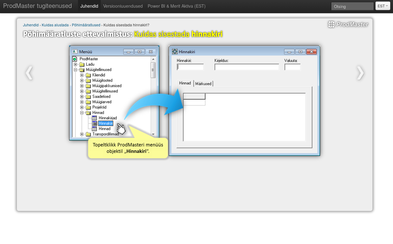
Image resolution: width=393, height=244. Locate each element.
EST (382, 5)
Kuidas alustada (55, 24)
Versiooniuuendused (123, 6)
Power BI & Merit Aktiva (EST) (177, 6)
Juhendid (89, 6)
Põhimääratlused (86, 24)
